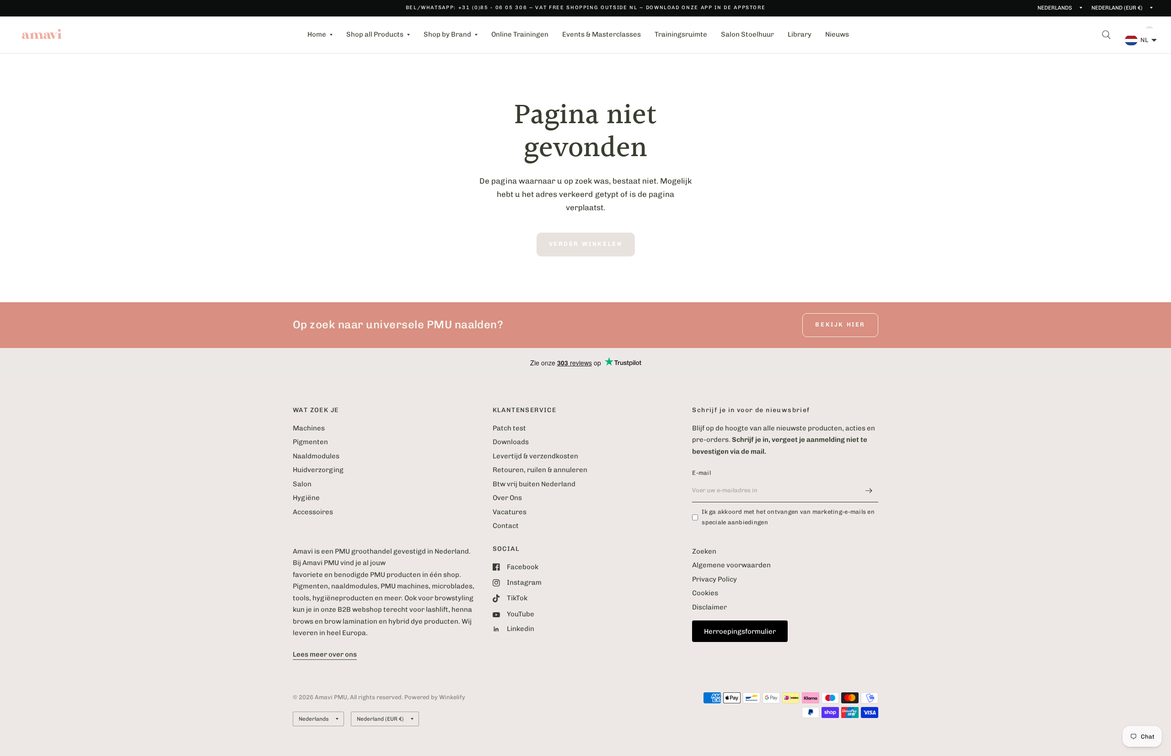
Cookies (705, 593)
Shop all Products (374, 34)
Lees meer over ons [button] (325, 654)
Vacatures (509, 512)
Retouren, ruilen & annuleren (540, 470)
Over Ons (507, 498)
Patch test (509, 428)
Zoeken (704, 551)
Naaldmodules (316, 456)
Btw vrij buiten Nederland (534, 484)
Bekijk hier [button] (840, 324)
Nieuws (837, 34)
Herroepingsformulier (740, 631)
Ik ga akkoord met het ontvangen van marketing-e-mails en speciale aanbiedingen (788, 517)
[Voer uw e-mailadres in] (869, 490)
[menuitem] (320, 34)
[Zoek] (1106, 34)
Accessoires (313, 512)
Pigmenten (310, 442)
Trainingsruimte (681, 34)
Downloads (511, 442)
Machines (309, 428)
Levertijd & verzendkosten (535, 456)
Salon (302, 484)
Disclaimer (709, 607)
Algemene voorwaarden (731, 565)
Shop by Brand (447, 34)
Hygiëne (306, 498)
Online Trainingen (519, 34)
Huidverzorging (318, 470)
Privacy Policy (714, 579)
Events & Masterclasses (601, 34)
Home (316, 34)
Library (799, 34)
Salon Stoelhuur (747, 34)
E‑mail (701, 472)
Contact (506, 526)
